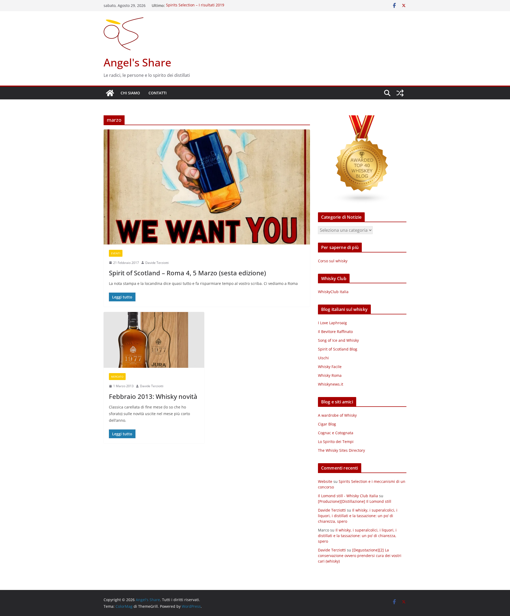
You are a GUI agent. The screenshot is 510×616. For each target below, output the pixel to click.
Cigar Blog (327, 424)
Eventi (115, 253)
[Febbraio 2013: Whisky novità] (154, 340)
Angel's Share (137, 62)
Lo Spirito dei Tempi (336, 441)
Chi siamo (130, 92)
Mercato (117, 376)
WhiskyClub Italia (333, 291)
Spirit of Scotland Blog (337, 349)
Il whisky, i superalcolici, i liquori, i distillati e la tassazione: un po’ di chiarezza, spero (357, 516)
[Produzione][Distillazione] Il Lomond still (354, 501)
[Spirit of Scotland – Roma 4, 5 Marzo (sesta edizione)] (207, 186)
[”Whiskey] (362, 118)
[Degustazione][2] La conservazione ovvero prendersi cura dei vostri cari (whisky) (359, 555)
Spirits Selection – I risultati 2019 (195, 5)
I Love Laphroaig (332, 322)
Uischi (323, 357)
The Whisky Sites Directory (341, 450)
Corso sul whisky (332, 260)
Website (325, 481)
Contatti (157, 92)
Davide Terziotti (157, 262)
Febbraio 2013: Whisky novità (153, 396)
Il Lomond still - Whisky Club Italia (348, 495)
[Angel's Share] (110, 93)
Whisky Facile (330, 366)
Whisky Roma (330, 375)
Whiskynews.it (330, 384)
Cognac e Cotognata (335, 432)
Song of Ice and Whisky (338, 340)
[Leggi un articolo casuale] (400, 93)
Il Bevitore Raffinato (335, 331)
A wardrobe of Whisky (337, 415)
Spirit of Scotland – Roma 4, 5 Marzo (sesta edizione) (187, 272)
